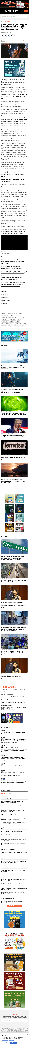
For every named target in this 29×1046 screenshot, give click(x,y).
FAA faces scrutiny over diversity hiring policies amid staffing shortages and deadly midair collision (13, 481)
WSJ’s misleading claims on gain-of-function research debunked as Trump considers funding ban (13, 367)
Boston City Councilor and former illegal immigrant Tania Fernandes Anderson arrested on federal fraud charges (12, 558)
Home (2, 21)
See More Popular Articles (14, 905)
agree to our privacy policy (8, 1040)
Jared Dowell (11, 39)
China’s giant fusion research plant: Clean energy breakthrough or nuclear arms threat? (14, 413)
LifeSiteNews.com (6, 292)
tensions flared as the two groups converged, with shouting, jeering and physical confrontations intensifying (14, 119)
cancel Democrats (12, 313)
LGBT (22, 39)
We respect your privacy (14, 1023)
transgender (3, 41)
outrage (14, 40)
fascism (16, 315)
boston (3, 313)
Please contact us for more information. (9, 709)
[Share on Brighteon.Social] (2, 35)
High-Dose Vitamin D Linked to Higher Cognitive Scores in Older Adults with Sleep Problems (13, 835)
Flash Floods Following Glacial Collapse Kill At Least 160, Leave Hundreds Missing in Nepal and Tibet (13, 819)
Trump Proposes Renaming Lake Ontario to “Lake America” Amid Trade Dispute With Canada (13, 806)
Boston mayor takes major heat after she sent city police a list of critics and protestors (12, 676)
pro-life (17, 40)
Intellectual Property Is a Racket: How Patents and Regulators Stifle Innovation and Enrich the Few (13, 866)
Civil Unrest (7, 21)
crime (3, 315)
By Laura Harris (4, 32)
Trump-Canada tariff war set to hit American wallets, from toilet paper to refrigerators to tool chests (14, 827)
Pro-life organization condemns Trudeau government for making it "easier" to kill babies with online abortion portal (14, 261)
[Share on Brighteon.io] (5, 35)
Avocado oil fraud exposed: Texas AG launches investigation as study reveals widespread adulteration (13, 823)
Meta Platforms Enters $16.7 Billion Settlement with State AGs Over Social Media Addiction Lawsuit (13, 862)
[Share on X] (11, 35)
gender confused (6, 317)
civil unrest (20, 313)
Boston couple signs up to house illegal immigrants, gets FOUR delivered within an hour (13, 653)
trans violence (23, 40)
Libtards (2, 40)
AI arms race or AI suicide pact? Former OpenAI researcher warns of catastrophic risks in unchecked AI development (13, 391)
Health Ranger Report (6, 727)
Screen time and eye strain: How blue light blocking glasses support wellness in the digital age (13, 849)
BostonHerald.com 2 (6, 297)
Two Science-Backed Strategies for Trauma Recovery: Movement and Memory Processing (12, 884)
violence (7, 41)
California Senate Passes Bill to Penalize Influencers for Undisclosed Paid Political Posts (12, 898)
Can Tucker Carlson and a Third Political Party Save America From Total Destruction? (14, 766)
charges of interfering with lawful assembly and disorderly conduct (12, 174)
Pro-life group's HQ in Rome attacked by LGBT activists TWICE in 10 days (14, 96)
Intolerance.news (12, 226)
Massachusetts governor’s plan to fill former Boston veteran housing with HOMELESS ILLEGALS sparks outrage (13, 629)
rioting (19, 40)
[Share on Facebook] (8, 35)
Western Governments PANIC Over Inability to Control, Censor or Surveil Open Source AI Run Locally (13, 759)
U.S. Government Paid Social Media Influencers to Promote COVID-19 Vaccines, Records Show (13, 802)
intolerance (6, 39)
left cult (19, 39)
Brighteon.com (4, 303)
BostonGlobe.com (5, 300)
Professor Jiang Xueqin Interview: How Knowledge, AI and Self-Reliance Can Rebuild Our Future (14, 781)
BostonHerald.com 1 (6, 294)
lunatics (6, 40)
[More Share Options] (14, 35)
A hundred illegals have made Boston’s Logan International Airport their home (13, 581)
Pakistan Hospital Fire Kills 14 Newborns (9, 814)
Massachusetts (10, 40)
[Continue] (26, 1020)
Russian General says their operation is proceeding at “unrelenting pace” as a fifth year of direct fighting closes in (13, 875)
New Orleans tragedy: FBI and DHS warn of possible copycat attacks (13, 458)
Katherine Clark (15, 39)
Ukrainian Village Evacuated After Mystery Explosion (11, 831)
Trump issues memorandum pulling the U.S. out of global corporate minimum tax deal (13, 436)
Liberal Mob (25, 39)
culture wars (10, 315)
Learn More (6, 1042)
